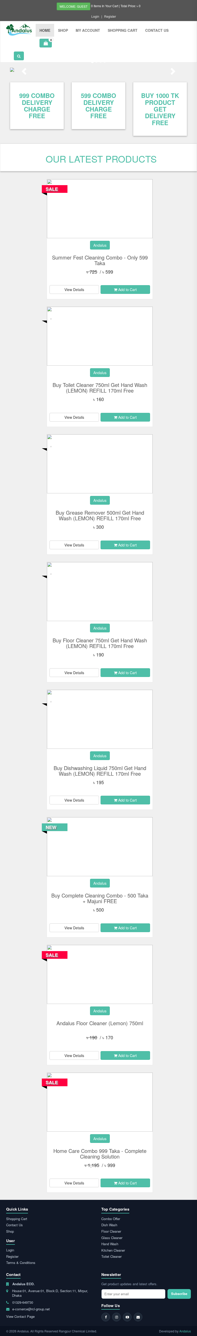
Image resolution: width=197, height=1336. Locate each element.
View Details (74, 289)
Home (45, 30)
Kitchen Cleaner (113, 1250)
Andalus (185, 1331)
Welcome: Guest (73, 6)
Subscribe (179, 1293)
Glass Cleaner (111, 1237)
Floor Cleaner (111, 1231)
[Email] (138, 1317)
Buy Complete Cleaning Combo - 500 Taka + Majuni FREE (99, 898)
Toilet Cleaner (111, 1256)
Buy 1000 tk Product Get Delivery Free (160, 109)
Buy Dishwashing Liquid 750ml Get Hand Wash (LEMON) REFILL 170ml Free (100, 770)
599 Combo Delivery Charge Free (98, 105)
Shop (63, 30)
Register (110, 16)
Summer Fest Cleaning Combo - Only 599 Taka (100, 260)
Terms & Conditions (20, 1262)
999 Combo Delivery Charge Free (37, 105)
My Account (88, 30)
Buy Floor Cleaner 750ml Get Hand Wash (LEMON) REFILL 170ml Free (100, 643)
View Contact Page (20, 1316)
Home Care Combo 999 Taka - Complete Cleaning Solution (99, 1153)
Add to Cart (127, 289)
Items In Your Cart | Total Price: (116, 6)
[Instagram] (116, 1317)
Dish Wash (109, 1224)
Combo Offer (110, 1218)
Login (95, 16)
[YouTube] (127, 1317)
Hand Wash (109, 1243)
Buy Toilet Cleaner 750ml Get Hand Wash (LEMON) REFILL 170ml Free (100, 387)
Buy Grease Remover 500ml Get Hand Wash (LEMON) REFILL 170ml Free (100, 515)
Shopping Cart (122, 30)
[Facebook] (105, 1317)
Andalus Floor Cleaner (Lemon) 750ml (99, 1023)
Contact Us (157, 30)
